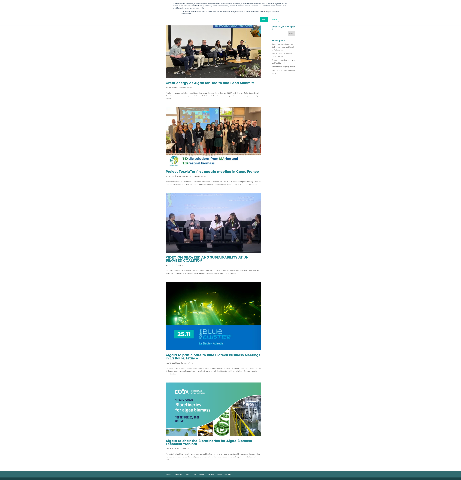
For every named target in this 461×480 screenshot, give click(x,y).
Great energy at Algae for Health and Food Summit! (210, 83)
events (180, 363)
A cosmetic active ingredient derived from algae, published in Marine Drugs (283, 47)
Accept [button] (264, 19)
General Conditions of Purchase (219, 474)
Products (169, 474)
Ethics (193, 474)
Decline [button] (274, 19)
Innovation (181, 87)
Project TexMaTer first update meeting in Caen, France (212, 172)
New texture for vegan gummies (283, 67)
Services (178, 474)
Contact (202, 474)
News (189, 87)
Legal (186, 474)
